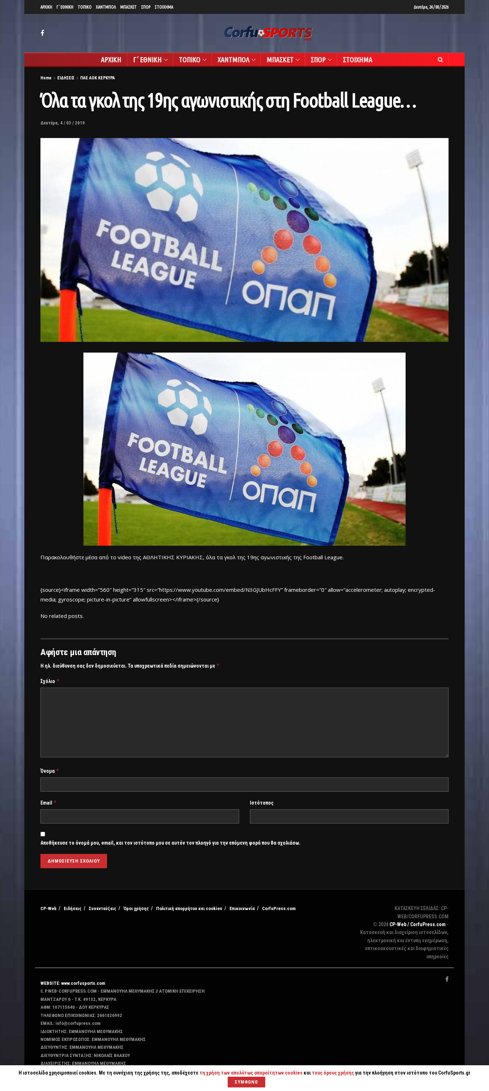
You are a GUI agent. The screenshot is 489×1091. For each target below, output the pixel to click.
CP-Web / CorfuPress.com (417, 924)
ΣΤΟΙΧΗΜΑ (164, 7)
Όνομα (49, 770)
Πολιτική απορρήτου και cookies (189, 908)
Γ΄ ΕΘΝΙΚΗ (65, 7)
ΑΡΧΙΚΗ (46, 7)
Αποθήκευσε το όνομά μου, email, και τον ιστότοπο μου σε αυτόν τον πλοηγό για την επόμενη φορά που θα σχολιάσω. (170, 843)
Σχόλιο (50, 681)
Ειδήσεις (73, 908)
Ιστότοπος (261, 803)
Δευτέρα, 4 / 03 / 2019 (62, 123)
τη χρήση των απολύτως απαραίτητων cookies (250, 1073)
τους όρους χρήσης (333, 1073)
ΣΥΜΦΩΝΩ (246, 1082)
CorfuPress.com (279, 908)
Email (48, 802)
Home (46, 77)
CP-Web (48, 908)
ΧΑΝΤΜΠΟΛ (106, 7)
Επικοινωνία (242, 908)
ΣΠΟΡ (145, 7)
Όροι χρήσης (136, 908)
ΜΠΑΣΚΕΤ (128, 7)
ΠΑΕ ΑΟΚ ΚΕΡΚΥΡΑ (97, 77)
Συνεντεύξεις (102, 908)
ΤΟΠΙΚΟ (85, 7)
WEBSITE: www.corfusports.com (72, 983)
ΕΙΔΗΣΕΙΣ (65, 77)
